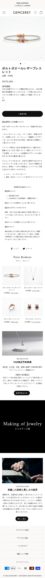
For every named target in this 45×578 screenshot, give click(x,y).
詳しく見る (22, 519)
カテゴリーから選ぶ (22, 530)
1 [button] (20, 63)
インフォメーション (22, 562)
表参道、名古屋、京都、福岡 (13, 367)
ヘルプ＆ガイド (22, 546)
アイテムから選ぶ (22, 538)
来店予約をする (22, 393)
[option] (22, 4)
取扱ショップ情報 (22, 554)
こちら (22, 203)
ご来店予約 (22, 114)
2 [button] (23, 64)
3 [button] (25, 64)
